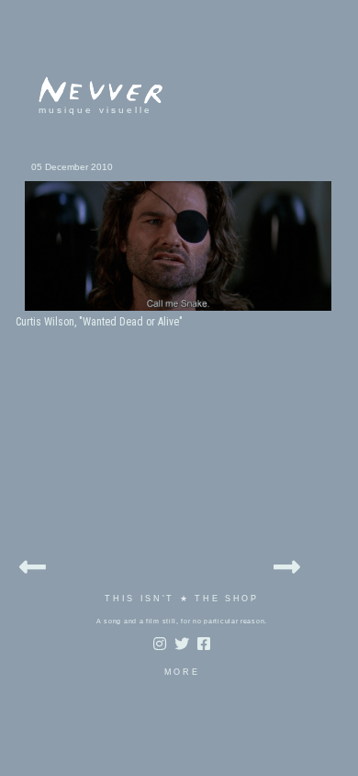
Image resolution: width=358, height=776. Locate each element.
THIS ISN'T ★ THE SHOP (182, 598)
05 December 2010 (72, 167)
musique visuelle (95, 110)
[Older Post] (287, 564)
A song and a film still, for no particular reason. (181, 621)
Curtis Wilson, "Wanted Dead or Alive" (99, 321)
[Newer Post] (32, 564)
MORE (182, 672)
